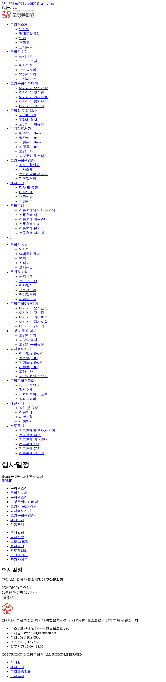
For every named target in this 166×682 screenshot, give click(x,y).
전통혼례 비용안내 (33, 219)
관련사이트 (27, 79)
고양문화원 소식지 (33, 156)
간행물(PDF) (28, 147)
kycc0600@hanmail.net (39, 3)
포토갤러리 (27, 70)
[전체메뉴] (12, 238)
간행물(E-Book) (30, 142)
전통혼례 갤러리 (31, 233)
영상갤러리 (27, 74)
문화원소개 (19, 24)
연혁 (22, 38)
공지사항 (26, 56)
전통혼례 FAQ (30, 224)
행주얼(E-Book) (30, 133)
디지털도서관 (20, 128)
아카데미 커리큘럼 (33, 97)
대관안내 (17, 183)
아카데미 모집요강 (33, 88)
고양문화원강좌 (22, 160)
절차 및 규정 (28, 187)
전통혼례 (17, 205)
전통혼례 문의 (30, 228)
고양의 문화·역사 (23, 110)
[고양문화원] (22, 17)
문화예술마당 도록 (33, 174)
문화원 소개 (19, 245)
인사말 (24, 29)
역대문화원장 (29, 33)
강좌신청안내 (29, 165)
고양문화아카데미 (24, 83)
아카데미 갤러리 (31, 106)
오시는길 (26, 47)
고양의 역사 (28, 119)
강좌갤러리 (27, 178)
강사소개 (26, 169)
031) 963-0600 (12, 3)
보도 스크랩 (28, 61)
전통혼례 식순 (30, 215)
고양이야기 (27, 115)
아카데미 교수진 (31, 92)
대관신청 (26, 196)
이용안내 (26, 192)
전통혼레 (17, 426)
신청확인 (26, 201)
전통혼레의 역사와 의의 (37, 210)
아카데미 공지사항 (33, 101)
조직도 (24, 42)
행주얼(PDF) (28, 138)
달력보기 (9, 597)
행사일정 (26, 65)
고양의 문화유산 (31, 124)
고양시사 (26, 151)
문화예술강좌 (20, 671)
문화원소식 (19, 51)
